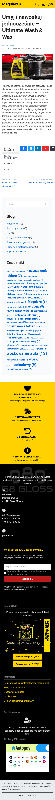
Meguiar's (37, 302)
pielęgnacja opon (16, 322)
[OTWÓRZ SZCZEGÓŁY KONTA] (43, 4)
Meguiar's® (12, 4)
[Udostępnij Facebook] (23, 148)
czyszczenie (20, 271)
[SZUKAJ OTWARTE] (37, 4)
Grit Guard (37, 287)
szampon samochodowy (10, 157)
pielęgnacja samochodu (35, 322)
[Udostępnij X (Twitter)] (31, 148)
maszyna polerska (17, 302)
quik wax (25, 334)
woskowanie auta (27, 353)
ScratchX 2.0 (27, 338)
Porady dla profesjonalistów (21, 247)
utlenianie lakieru (30, 349)
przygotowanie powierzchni (21, 330)
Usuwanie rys (15, 349)
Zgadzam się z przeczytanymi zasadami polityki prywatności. (27, 573)
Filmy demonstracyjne (18, 237)
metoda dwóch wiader (15, 307)
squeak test (38, 338)
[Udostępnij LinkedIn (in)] (38, 148)
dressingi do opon (37, 283)
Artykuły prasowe (15, 228)
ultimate (8, 164)
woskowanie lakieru (17, 360)
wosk (6, 169)
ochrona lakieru (27, 315)
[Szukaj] (44, 204)
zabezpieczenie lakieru (19, 369)
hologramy (11, 291)
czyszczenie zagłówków (16, 284)
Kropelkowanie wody (21, 298)
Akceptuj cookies (27, 795)
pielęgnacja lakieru (30, 319)
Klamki (20, 291)
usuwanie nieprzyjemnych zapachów (34, 345)
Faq (8, 233)
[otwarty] (26, 4)
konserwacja (18, 294)
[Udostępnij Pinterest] (45, 148)
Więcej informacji (14, 789)
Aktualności (12, 223)
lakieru (38, 298)
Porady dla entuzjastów (18, 242)
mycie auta (34, 306)
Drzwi (10, 287)
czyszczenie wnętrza (31, 280)
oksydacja (13, 319)
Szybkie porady (14, 251)
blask (10, 271)
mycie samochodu (20, 310)
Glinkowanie (22, 286)
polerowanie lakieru (24, 326)
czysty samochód (9, 149)
